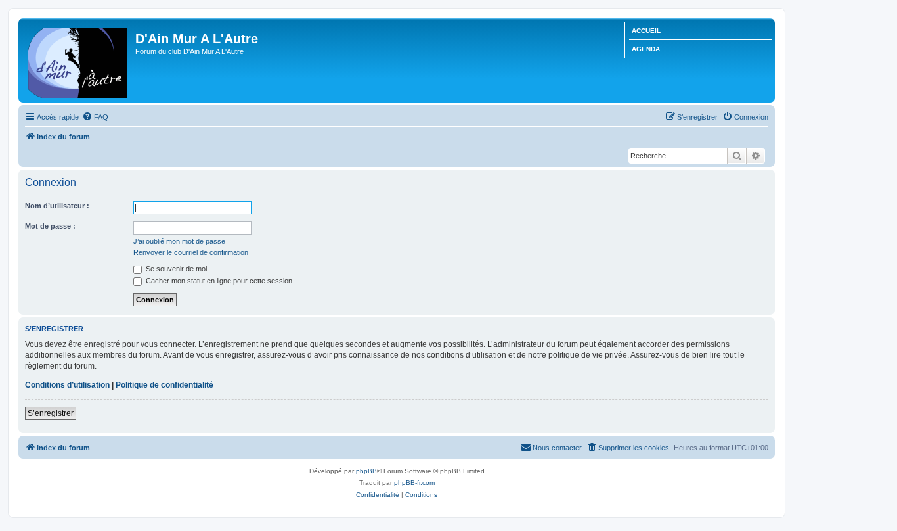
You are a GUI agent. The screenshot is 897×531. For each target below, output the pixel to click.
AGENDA (646, 49)
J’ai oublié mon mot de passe (179, 241)
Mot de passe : (50, 226)
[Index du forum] (78, 60)
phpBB (366, 470)
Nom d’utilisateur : (57, 206)
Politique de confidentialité (164, 385)
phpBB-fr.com (414, 482)
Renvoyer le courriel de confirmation (190, 252)
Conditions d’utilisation (67, 385)
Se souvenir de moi (175, 269)
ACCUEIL (646, 30)
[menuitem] (95, 117)
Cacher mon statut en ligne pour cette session (218, 281)
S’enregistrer (51, 413)
